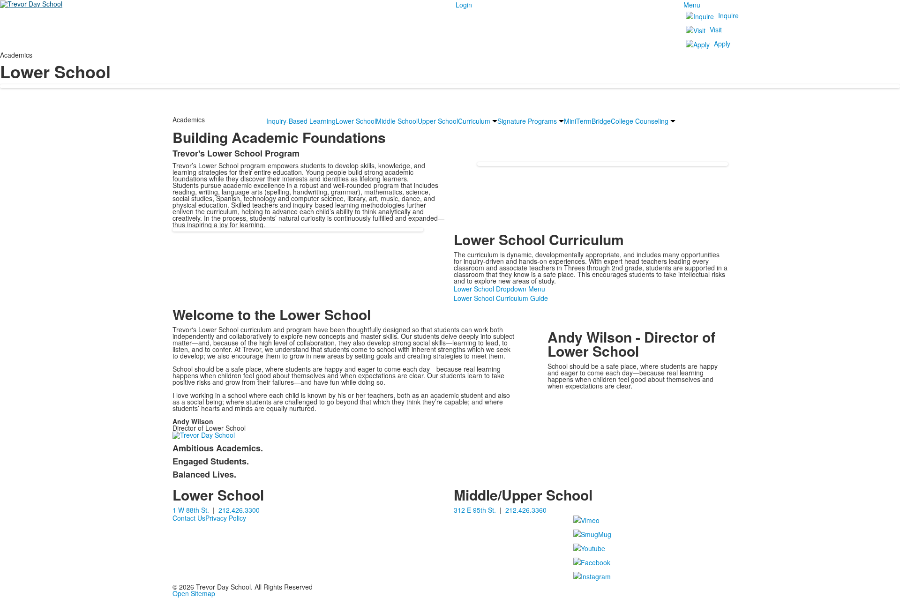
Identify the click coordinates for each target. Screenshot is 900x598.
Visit (716, 29)
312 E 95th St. (475, 510)
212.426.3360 (526, 510)
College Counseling (639, 121)
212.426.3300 (239, 510)
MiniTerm (578, 121)
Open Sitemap (193, 593)
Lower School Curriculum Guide (501, 298)
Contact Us (188, 518)
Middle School (397, 121)
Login (464, 4)
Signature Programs (527, 121)
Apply (722, 43)
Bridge (601, 121)
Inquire (728, 15)
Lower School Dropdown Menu (499, 288)
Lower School (356, 121)
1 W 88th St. (190, 510)
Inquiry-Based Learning (301, 121)
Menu (691, 4)
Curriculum (474, 121)
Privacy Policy (225, 518)
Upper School (438, 121)
